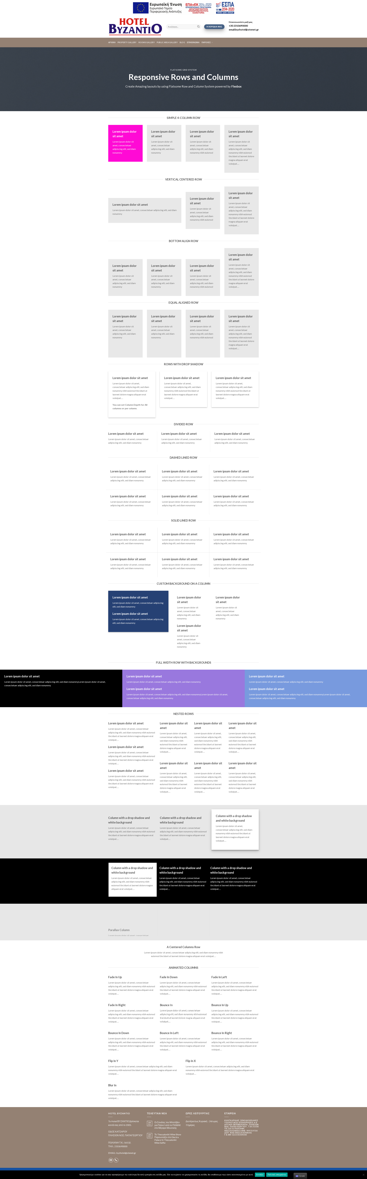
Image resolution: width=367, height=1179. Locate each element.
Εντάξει (259, 1174)
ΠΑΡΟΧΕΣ (206, 42)
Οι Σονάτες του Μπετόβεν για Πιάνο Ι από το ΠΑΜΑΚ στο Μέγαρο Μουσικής (167, 1125)
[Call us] (116, 1160)
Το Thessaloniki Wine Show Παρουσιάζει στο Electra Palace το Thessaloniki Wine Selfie (167, 1138)
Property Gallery (127, 42)
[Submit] (198, 26)
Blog (182, 42)
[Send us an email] (111, 1160)
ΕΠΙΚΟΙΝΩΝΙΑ (193, 42)
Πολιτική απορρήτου (277, 1174)
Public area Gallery (167, 42)
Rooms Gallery (146, 42)
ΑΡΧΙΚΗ (112, 42)
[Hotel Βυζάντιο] (135, 26)
